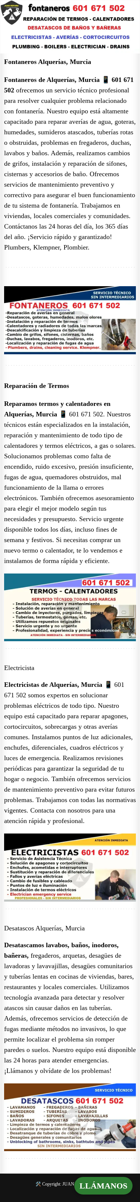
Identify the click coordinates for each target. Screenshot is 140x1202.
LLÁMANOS (103, 1185)
